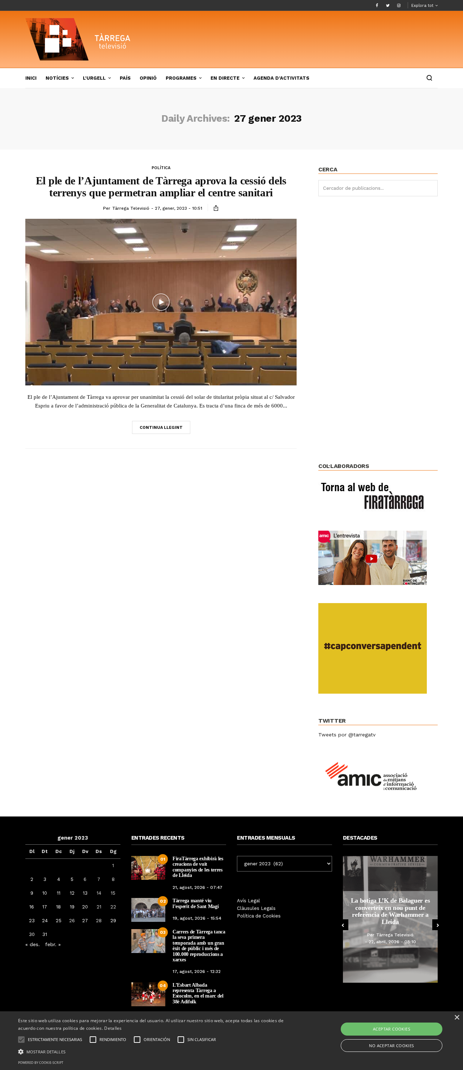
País (125, 78)
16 (31, 907)
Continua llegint (161, 427)
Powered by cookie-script (40, 1062)
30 (32, 934)
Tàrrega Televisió (130, 208)
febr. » (53, 944)
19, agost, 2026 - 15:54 (197, 918)
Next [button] (437, 924)
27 (85, 920)
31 (44, 934)
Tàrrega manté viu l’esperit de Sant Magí (195, 903)
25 (58, 920)
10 (44, 893)
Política (161, 168)
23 (32, 920)
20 (85, 907)
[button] (157, 1051)
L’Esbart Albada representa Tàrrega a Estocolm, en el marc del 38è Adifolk (198, 993)
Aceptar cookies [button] (391, 1029)
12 (72, 893)
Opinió (148, 78)
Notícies (57, 78)
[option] (390, 919)
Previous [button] (342, 924)
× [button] (456, 1017)
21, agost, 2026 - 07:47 (197, 887)
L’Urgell (94, 78)
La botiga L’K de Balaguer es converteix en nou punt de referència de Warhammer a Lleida (390, 911)
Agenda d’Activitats (281, 78)
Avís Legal (248, 900)
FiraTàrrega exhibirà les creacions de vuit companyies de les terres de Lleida (198, 867)
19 (72, 907)
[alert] (231, 1040)
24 (45, 920)
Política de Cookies (259, 916)
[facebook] (376, 5)
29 (113, 920)
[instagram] (398, 5)
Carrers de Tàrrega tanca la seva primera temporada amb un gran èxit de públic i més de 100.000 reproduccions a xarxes (199, 945)
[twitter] (387, 5)
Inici (31, 78)
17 (44, 907)
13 (85, 893)
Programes (181, 78)
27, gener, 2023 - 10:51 (178, 208)
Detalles (113, 1028)
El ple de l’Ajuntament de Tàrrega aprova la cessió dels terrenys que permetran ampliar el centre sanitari (161, 186)
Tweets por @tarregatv (346, 734)
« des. (32, 944)
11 (58, 893)
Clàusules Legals (256, 908)
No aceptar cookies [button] (391, 1045)
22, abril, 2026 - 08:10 (392, 941)
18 (58, 907)
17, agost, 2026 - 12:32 (197, 971)
